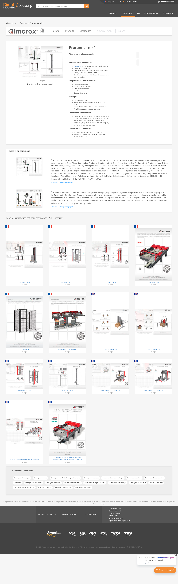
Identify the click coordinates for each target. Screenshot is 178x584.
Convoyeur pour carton (83, 488)
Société (55, 30)
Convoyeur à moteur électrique (112, 478)
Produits (113, 13)
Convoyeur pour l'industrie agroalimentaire (65, 478)
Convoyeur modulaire (53, 483)
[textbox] (60, 6)
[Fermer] (176, 555)
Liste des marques (115, 508)
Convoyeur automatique (63, 488)
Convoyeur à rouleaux (91, 478)
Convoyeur (77, 66)
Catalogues (128, 13)
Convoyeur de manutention (154, 478)
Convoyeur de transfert (138, 483)
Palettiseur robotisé (44, 488)
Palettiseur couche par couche (24, 488)
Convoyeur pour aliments (33, 483)
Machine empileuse (156, 483)
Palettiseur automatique (72, 483)
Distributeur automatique (117, 483)
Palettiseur (17, 483)
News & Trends (151, 13)
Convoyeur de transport (22, 478)
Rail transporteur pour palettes (95, 483)
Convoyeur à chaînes (134, 478)
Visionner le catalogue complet (41, 84)
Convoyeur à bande (40, 478)
